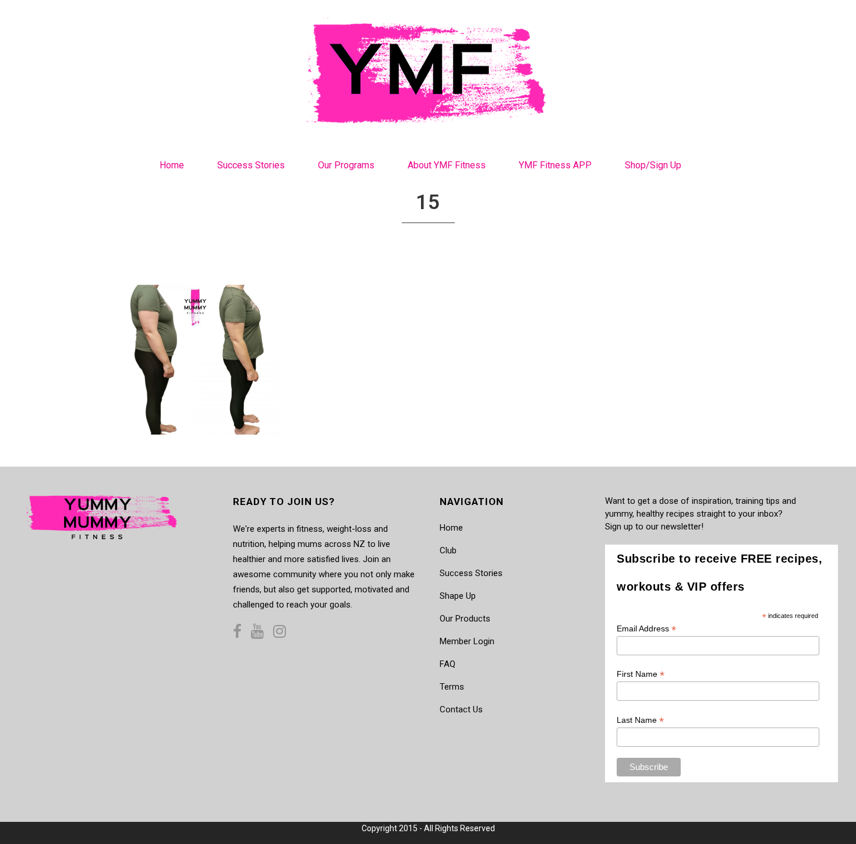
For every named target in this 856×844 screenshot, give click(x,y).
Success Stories (471, 573)
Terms (452, 686)
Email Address (646, 628)
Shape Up (458, 596)
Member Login (467, 641)
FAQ (447, 664)
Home (451, 527)
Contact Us (461, 709)
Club (448, 550)
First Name (640, 674)
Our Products (465, 618)
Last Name (640, 720)
